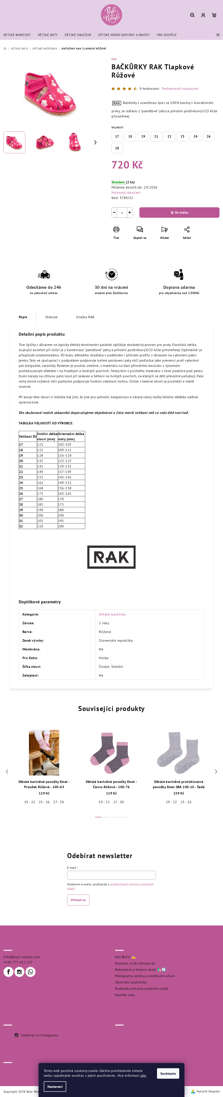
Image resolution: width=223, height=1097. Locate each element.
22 (169, 136)
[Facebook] (8, 972)
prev (6, 771)
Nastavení (55, 1086)
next (216, 771)
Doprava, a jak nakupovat (135, 963)
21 (156, 136)
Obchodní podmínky (131, 982)
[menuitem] (17, 35)
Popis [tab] (23, 317)
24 (196, 136)
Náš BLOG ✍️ (125, 957)
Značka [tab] (85, 317)
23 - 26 (44, 802)
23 (182, 136)
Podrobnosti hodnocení (180, 88)
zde (143, 1075)
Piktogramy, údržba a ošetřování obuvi (145, 976)
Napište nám (125, 995)
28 (117, 148)
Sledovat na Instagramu (39, 1035)
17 (117, 136)
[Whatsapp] (30, 972)
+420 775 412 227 (18, 962)
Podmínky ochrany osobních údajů (141, 988)
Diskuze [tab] (52, 317)
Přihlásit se (78, 900)
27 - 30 (58, 802)
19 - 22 (29, 802)
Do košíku (181, 212)
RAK (114, 59)
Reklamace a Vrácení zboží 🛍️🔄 (140, 969)
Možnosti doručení (126, 192)
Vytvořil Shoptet (208, 1091)
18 (130, 136)
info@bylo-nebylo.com (21, 957)
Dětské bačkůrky (112, 614)
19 (143, 136)
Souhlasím (168, 1073)
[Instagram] (19, 972)
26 (209, 136)
